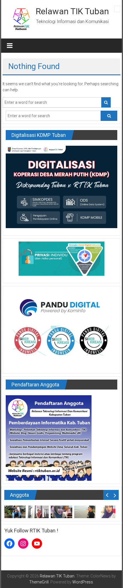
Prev (107, 495)
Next (115, 495)
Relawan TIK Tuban (72, 11)
